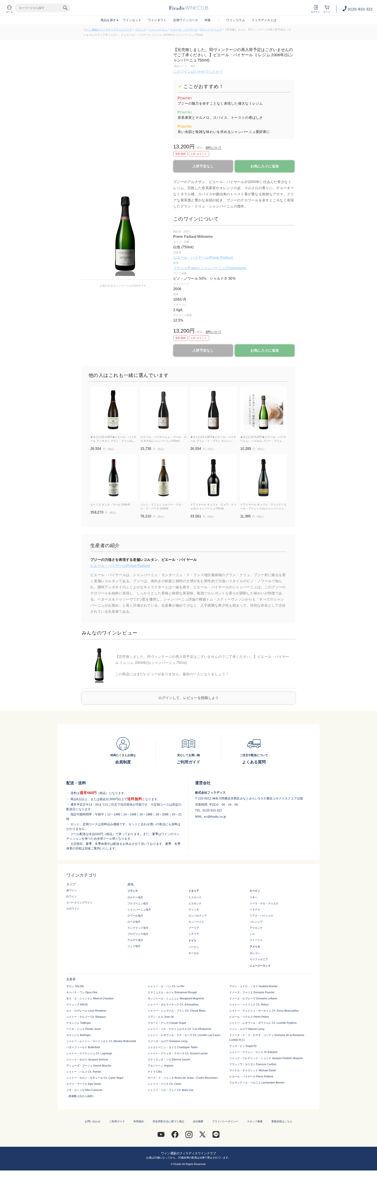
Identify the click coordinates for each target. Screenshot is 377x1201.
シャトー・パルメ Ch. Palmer (83, 1071)
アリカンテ (256, 927)
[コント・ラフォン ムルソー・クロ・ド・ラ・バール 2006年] (163, 477)
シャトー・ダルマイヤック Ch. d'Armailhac (173, 1004)
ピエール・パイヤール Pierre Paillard (251, 1076)
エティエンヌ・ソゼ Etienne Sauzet (169, 1059)
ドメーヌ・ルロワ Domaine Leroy (168, 1041)
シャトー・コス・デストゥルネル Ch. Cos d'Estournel (179, 1029)
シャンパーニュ (158, 29)
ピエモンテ (195, 903)
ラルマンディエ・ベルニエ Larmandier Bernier (256, 1082)
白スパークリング (211, 29)
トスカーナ (195, 897)
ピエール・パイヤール (184, 29)
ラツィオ (193, 909)
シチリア (193, 934)
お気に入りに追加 (264, 166)
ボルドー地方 (135, 897)
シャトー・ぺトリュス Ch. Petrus (249, 1004)
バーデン (193, 947)
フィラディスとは (264, 20)
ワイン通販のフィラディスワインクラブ (108, 29)
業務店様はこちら (281, 1121)
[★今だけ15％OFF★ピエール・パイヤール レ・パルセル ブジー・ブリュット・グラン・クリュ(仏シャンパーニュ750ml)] (263, 410)
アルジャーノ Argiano (160, 1065)
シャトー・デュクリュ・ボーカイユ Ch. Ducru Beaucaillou (264, 1010)
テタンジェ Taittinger (78, 1022)
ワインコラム (235, 20)
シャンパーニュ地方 (139, 909)
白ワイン (71, 896)
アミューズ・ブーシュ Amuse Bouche (88, 1065)
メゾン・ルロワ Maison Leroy (246, 1029)
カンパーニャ (196, 921)
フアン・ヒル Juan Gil (161, 1016)
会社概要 (198, 1121)
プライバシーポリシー (225, 1121)
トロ (252, 934)
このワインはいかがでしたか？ (198, 71)
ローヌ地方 (134, 921)
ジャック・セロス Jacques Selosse (87, 1059)
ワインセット (132, 20)
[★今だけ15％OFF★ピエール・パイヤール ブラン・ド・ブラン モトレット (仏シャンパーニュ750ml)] (213, 410)
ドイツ (192, 940)
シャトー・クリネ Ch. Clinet (164, 1083)
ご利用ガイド (117, 1121)
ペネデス (255, 909)
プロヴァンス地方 (137, 934)
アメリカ (255, 946)
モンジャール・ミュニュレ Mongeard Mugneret (176, 998)
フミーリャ (256, 940)
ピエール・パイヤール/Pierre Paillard (203, 257)
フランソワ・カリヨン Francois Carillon (252, 1064)
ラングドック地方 (137, 927)
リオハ (253, 897)
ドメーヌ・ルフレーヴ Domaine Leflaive (253, 998)
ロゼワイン (72, 908)
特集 (208, 20)
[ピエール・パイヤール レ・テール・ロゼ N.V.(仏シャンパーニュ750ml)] (163, 410)
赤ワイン (71, 890)
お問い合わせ (92, 1121)
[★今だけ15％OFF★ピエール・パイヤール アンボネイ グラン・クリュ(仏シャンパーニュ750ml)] (113, 410)
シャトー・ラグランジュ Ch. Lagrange (89, 1053)
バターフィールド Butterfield (83, 1047)
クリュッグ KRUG (77, 1004)
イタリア (193, 890)
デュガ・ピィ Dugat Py (243, 1046)
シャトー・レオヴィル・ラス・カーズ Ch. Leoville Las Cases (184, 1035)
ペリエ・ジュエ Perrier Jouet (83, 1029)
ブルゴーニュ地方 (137, 903)
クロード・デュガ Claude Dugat (167, 1022)
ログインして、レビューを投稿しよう (188, 698)
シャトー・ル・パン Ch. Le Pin (166, 986)
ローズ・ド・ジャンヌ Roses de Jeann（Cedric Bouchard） (183, 1077)
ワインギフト (157, 20)
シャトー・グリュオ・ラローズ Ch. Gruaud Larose (178, 1053)
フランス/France (186, 268)
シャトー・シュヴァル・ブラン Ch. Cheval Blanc (177, 1010)
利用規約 (139, 1121)
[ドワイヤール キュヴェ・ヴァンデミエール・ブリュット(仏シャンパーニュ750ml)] (263, 477)
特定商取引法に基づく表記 (168, 1121)
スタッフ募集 (255, 1121)
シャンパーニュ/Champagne (223, 268)
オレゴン (255, 953)
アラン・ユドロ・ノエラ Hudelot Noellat (253, 986)
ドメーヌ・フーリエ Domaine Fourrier (251, 992)
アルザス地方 (135, 940)
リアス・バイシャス (261, 915)
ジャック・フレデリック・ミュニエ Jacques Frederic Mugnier (266, 1058)
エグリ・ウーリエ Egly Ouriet (83, 1083)
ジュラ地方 (134, 946)
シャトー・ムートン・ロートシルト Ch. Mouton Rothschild (101, 1041)
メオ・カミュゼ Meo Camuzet (84, 1090)
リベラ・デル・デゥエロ (264, 903)
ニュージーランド (260, 965)
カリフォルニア (259, 959)
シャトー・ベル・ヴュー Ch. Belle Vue (171, 1090)
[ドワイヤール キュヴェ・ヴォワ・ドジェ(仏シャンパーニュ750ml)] (213, 477)
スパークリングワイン (79, 902)
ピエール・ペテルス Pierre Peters (249, 1016)
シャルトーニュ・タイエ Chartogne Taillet (172, 1047)
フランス (140, 29)
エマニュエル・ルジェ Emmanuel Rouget (172, 992)
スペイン (255, 890)
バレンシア (256, 921)
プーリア (193, 927)
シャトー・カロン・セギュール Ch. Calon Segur (94, 1077)
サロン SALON (75, 986)
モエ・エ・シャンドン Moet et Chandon (90, 998)
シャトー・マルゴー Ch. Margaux (86, 1016)
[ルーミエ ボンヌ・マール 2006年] (113, 477)
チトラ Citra (155, 1071)
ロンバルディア (197, 915)
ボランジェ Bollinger (78, 1035)
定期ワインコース (185, 20)
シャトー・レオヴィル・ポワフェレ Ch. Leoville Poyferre (263, 1022)
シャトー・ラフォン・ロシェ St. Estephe (253, 1052)
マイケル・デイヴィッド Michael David (252, 1070)
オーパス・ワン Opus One (81, 992)
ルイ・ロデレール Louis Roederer (86, 1010)
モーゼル (193, 953)
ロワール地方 (135, 915)
